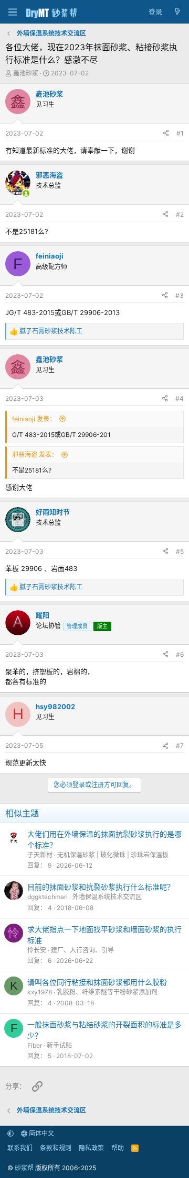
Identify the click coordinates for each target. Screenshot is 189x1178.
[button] (10, 1133)
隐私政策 (91, 1148)
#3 (179, 295)
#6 (180, 654)
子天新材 (39, 855)
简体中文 (40, 1133)
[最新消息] (177, 12)
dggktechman (47, 897)
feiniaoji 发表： (34, 419)
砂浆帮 (24, 1168)
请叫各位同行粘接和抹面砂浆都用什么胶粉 (97, 982)
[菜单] (12, 12)
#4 (179, 398)
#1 (180, 133)
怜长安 (36, 950)
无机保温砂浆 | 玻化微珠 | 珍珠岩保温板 (113, 855)
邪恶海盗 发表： (35, 454)
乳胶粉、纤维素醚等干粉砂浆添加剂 (107, 992)
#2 (180, 214)
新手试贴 (59, 1045)
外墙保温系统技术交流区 (107, 897)
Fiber (34, 1045)
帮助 (117, 1148)
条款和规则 (55, 1148)
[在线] (26, 193)
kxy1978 (39, 992)
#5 (180, 551)
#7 (180, 745)
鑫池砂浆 (25, 73)
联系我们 (20, 1148)
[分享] (166, 133)
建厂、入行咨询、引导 (82, 950)
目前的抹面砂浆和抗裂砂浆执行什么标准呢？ (100, 886)
